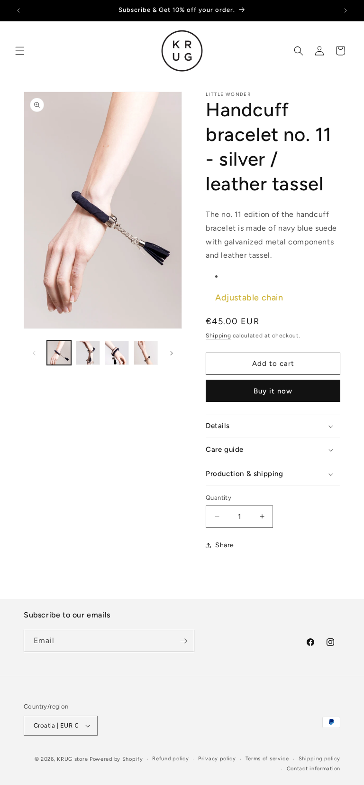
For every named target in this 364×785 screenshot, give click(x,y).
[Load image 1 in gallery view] (59, 353)
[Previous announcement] (18, 10)
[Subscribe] (183, 641)
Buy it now (273, 391)
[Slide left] (34, 353)
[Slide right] (171, 353)
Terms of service (267, 759)
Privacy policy (217, 759)
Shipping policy (320, 759)
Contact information (313, 769)
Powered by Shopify (116, 759)
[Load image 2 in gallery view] (88, 353)
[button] (19, 50)
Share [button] (224, 545)
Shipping (218, 335)
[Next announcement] (345, 10)
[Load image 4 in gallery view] (146, 353)
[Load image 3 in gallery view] (117, 353)
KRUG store (72, 759)
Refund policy (170, 759)
